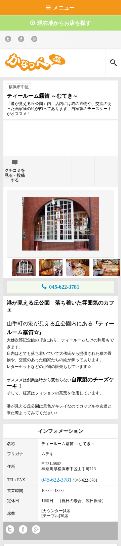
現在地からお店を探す (64, 23)
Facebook (22, 40)
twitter (9, 40)
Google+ (35, 40)
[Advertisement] (60, 140)
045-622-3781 (64, 287)
